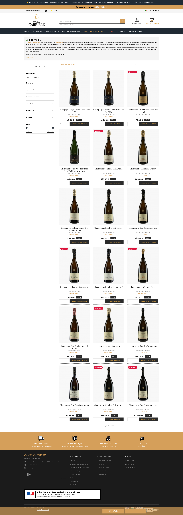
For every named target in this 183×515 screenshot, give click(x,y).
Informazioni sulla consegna (79, 464)
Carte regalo (102, 474)
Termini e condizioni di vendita (79, 467)
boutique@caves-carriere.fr (35, 468)
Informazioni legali (75, 471)
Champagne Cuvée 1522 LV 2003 (143, 168)
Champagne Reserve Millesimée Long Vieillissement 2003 (74, 169)
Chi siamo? (73, 461)
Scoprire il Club (129, 461)
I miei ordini (101, 464)
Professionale (74, 481)
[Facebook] (25, 474)
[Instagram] (30, 474)
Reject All (113, 511)
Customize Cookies (43, 509)
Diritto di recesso (75, 478)
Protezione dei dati (76, 474)
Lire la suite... (30, 58)
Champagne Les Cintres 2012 (109, 346)
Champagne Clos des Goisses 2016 (108, 287)
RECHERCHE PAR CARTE (66, 25)
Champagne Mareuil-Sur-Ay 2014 (108, 168)
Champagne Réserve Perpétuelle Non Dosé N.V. (108, 110)
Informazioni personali (104, 461)
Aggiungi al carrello (79, 124)
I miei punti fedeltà (103, 467)
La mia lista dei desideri (105, 471)
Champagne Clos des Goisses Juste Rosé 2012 (74, 347)
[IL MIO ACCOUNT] (137, 19)
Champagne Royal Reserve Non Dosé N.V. (74, 110)
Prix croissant (145, 65)
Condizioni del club (131, 467)
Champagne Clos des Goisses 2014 (143, 228)
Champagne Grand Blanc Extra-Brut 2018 (143, 110)
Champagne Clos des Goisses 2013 (108, 228)
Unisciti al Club (129, 464)
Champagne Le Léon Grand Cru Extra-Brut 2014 (74, 229)
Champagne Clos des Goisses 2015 (74, 287)
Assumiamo (73, 485)
